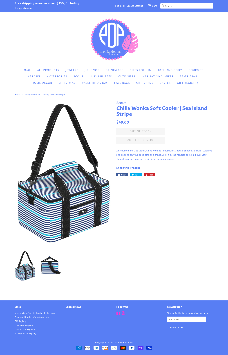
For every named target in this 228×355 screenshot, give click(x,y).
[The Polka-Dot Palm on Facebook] (118, 313)
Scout (78, 76)
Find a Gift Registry (24, 325)
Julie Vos (92, 70)
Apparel (34, 76)
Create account (135, 5)
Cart (154, 5)
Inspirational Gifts (157, 76)
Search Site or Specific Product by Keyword (35, 313)
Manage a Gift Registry (25, 333)
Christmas (67, 83)
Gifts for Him (141, 70)
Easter (165, 83)
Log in (118, 5)
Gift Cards (144, 83)
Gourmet (195, 70)
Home (26, 70)
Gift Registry (188, 83)
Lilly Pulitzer (101, 76)
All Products (48, 70)
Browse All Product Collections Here (32, 317)
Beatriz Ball (189, 76)
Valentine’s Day (95, 83)
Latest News (73, 307)
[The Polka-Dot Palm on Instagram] (123, 313)
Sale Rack (122, 83)
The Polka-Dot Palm (123, 342)
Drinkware (114, 70)
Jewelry (71, 70)
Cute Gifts (126, 76)
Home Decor (42, 83)
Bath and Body (170, 70)
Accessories (57, 76)
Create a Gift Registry (25, 329)
